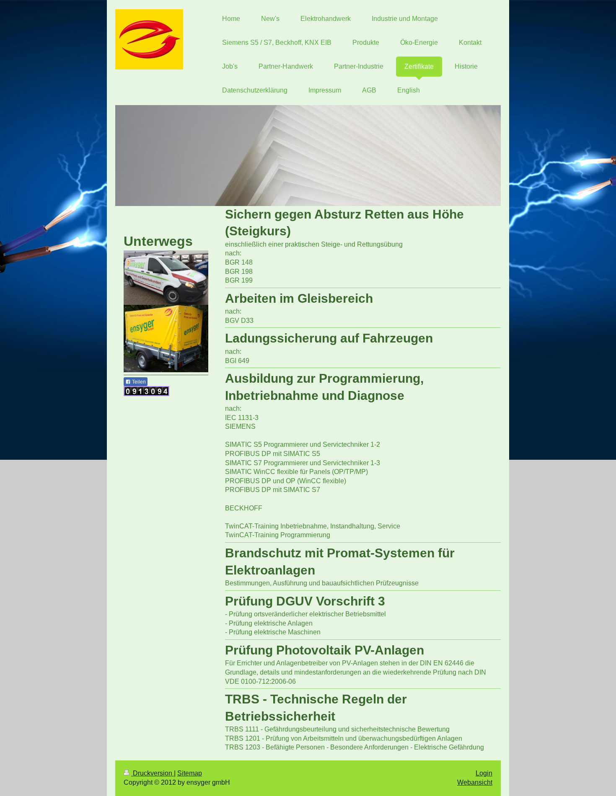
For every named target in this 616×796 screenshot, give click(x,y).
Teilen (138, 382)
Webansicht (474, 782)
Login (484, 773)
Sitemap (189, 773)
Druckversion (152, 773)
